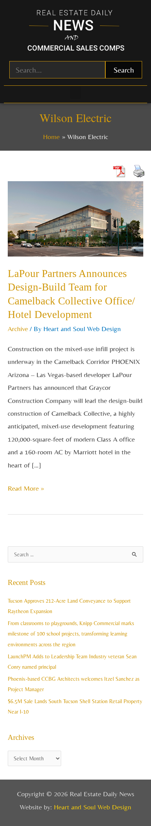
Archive (18, 329)
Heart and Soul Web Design (92, 807)
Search (123, 69)
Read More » (26, 487)
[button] (75, 92)
